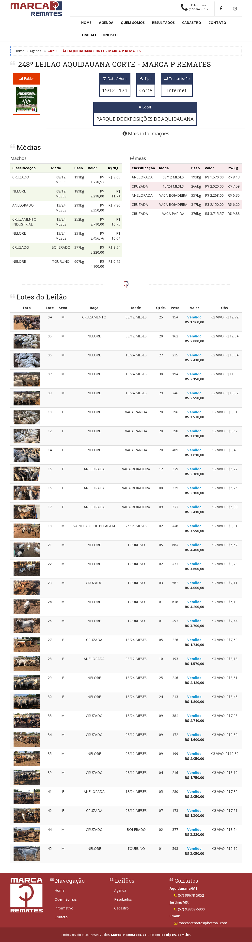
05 (50, 336)
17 (50, 507)
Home (86, 22)
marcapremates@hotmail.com (203, 923)
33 (50, 715)
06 (50, 355)
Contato (217, 22)
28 (50, 658)
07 (50, 374)
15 (50, 469)
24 (50, 601)
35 (50, 753)
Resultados (163, 22)
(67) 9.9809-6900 (191, 909)
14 (50, 450)
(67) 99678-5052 (191, 895)
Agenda (106, 22)
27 (50, 639)
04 (50, 317)
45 (50, 848)
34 (50, 734)
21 (50, 544)
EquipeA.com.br (175, 934)
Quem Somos (133, 22)
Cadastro (191, 22)
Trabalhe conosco (99, 35)
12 (50, 431)
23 (50, 582)
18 (50, 525)
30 (50, 696)
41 (50, 791)
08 (50, 393)
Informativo (64, 908)
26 (50, 620)
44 (50, 829)
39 (50, 772)
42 (50, 810)
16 (50, 488)
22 (50, 563)
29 (50, 677)
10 (50, 412)
